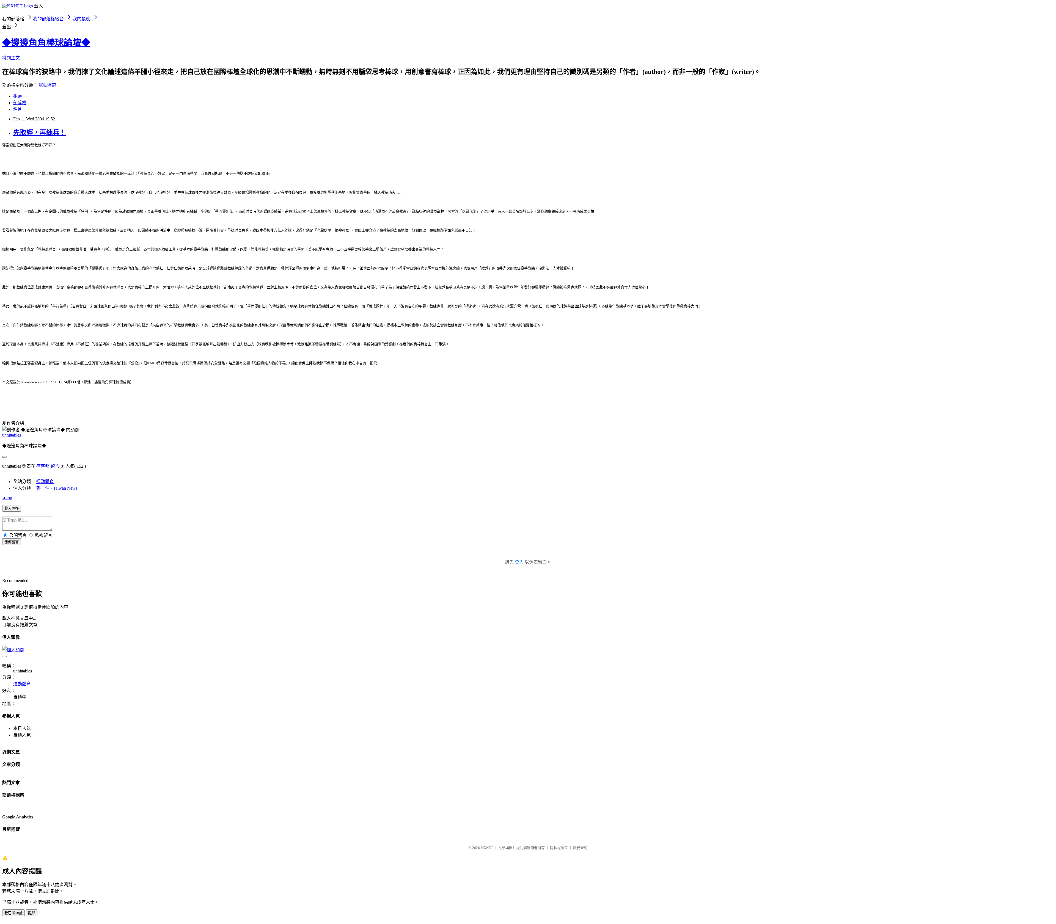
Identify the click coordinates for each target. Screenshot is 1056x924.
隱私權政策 (559, 848)
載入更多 (11, 508)
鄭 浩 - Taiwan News (56, 488)
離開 (31, 913)
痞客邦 (43, 466)
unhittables (11, 435)
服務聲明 (580, 848)
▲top (7, 497)
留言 (55, 466)
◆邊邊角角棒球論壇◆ (46, 43)
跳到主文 (11, 58)
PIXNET (487, 848)
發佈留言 (11, 542)
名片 (17, 109)
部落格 (19, 102)
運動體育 (47, 85)
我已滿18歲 (13, 913)
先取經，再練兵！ (39, 132)
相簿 (17, 96)
